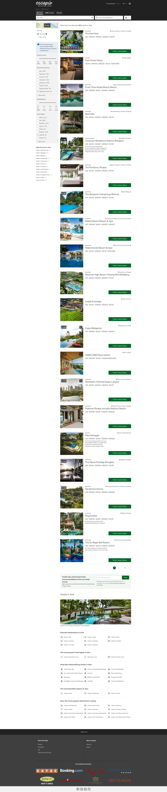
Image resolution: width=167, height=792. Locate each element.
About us (88, 744)
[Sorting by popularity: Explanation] (46, 34)
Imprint (88, 747)
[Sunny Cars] (47, 780)
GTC (39, 750)
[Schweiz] (71, 780)
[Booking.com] (71, 770)
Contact (40, 744)
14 (125, 568)
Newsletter (41, 747)
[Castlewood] (95, 780)
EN (124, 4)
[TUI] (95, 771)
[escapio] (44, 3)
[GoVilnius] (120, 780)
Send (125, 578)
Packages (51, 13)
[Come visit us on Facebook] (78, 789)
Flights (60, 13)
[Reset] (92, 18)
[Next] (129, 568)
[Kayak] (47, 771)
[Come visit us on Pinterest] (85, 789)
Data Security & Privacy (44, 752)
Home (37, 9)
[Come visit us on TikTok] (89, 789)
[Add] (80, 32)
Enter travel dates (120, 51)
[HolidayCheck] (120, 770)
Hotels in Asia (45, 9)
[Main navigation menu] (129, 4)
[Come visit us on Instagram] (81, 789)
